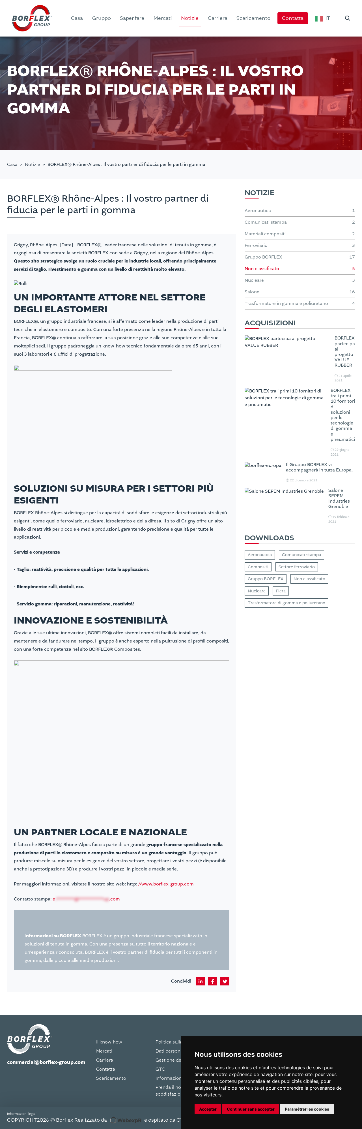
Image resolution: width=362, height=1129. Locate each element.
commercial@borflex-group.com (46, 1062)
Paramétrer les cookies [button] (307, 1109)
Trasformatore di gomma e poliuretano (286, 603)
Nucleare (257, 591)
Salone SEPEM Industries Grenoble (339, 498)
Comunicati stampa (301, 555)
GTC (160, 1069)
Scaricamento (111, 1078)
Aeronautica (260, 555)
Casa (12, 164)
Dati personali (170, 1051)
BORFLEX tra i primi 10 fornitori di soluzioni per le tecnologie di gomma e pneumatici (343, 415)
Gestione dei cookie (177, 1060)
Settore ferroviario (297, 567)
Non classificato (309, 579)
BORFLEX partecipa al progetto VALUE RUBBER (345, 351)
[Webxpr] (125, 1120)
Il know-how (109, 1042)
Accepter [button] (208, 1109)
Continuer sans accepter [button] (251, 1109)
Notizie (32, 164)
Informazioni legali (175, 1078)
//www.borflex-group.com (166, 884)
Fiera (281, 591)
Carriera (104, 1060)
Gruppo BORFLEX (265, 579)
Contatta (105, 1069)
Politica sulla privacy (177, 1042)
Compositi (258, 567)
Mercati (104, 1051)
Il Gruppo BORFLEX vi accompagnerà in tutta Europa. (319, 467)
